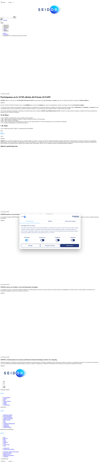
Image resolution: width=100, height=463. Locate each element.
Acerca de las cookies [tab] (70, 221)
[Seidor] (50, 9)
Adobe (4, 441)
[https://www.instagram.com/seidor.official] (4, 384)
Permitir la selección (50, 245)
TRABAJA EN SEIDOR (8, 449)
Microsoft (5, 438)
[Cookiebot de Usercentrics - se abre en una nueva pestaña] (73, 217)
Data (4, 421)
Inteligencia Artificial (7, 415)
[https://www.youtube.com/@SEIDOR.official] (4, 387)
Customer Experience (8, 417)
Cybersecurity (6, 426)
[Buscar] (14, 17)
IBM (4, 439)
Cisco (4, 445)
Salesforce (5, 442)
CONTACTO (6, 448)
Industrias (6, 26)
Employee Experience (8, 418)
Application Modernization (9, 423)
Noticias (5, 398)
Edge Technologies (7, 416)
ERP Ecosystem (6, 419)
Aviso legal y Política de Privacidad (11, 451)
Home (5, 33)
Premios (5, 403)
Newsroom (6, 34)
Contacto (5, 20)
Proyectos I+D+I (6, 454)
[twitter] (4, 134)
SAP (4, 437)
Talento (4, 29)
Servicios (5, 25)
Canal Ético (5, 456)
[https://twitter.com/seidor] (4, 385)
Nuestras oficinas (7, 401)
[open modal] (1, 1)
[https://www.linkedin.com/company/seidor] (4, 382)
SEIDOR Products (7, 427)
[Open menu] (2, 23)
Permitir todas (69, 245)
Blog (4, 400)
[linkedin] (2, 134)
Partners (5, 28)
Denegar (30, 245)
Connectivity (6, 424)
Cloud (4, 422)
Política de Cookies (7, 452)
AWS (4, 443)
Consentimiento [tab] (29, 221)
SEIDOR (5, 30)
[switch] (42, 240)
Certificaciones (6, 404)
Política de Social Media (8, 455)
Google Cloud (6, 444)
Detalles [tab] (50, 221)
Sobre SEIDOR (6, 397)
